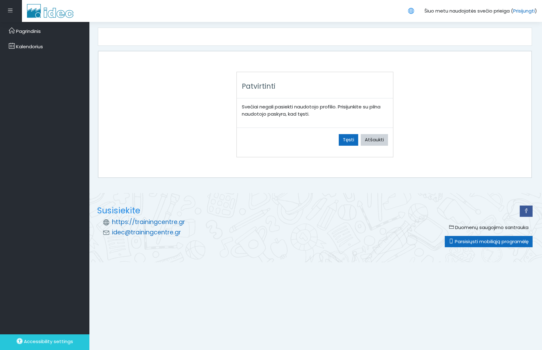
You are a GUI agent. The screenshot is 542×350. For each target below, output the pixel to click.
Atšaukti (374, 139)
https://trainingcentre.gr (148, 222)
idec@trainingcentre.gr (146, 232)
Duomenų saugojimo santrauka (491, 227)
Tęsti (348, 139)
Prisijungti (524, 11)
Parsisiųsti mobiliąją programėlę (491, 241)
